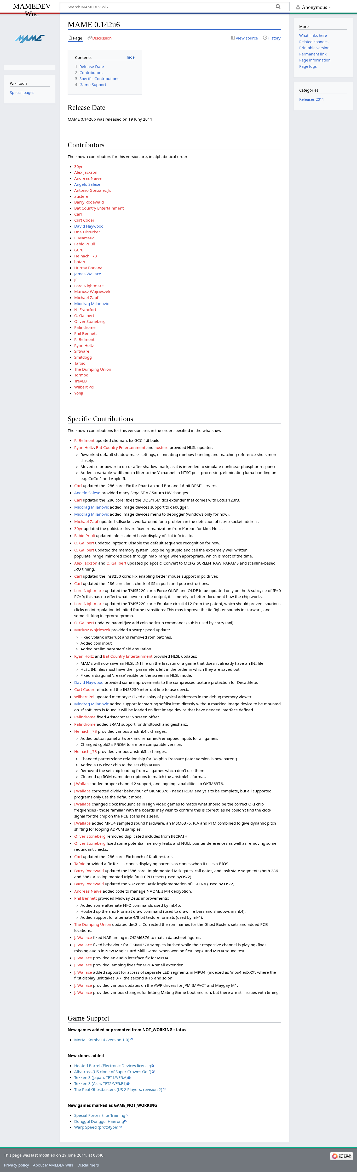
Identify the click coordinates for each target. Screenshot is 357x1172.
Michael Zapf (86, 297)
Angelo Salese (87, 184)
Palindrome (85, 327)
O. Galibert (84, 315)
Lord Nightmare (89, 285)
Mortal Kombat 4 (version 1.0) (101, 1039)
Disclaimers (88, 1165)
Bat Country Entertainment (99, 208)
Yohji (78, 393)
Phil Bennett (85, 333)
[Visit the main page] (29, 38)
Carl (78, 214)
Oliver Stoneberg (90, 321)
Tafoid (79, 363)
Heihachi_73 (85, 255)
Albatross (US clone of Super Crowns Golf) (112, 1071)
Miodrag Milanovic (91, 303)
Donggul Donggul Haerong (99, 1121)
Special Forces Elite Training (99, 1115)
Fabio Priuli (84, 243)
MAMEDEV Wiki (32, 10)
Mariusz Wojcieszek (92, 291)
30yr (78, 166)
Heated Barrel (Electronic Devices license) (112, 1065)
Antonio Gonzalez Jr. (92, 190)
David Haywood (88, 226)
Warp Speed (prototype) (96, 1127)
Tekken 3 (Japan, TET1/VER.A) (101, 1077)
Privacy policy (16, 1165)
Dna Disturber (87, 231)
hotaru (80, 261)
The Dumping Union (92, 369)
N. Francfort (85, 309)
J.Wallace (82, 783)
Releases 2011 (311, 99)
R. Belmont (84, 339)
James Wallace (87, 273)
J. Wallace (83, 937)
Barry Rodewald (89, 202)
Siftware (81, 351)
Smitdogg (83, 357)
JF (75, 279)
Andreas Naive (88, 178)
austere (81, 196)
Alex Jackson (85, 172)
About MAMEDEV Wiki (53, 1165)
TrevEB (80, 381)
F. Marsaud (84, 237)
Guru (78, 249)
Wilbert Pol (84, 387)
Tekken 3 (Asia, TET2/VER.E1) (100, 1083)
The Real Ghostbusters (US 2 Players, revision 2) (118, 1089)
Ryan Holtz (84, 345)
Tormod (81, 374)
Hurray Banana (88, 267)
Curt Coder (84, 220)
